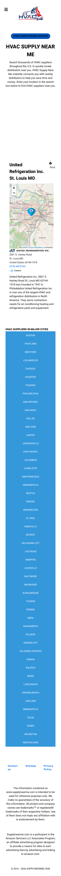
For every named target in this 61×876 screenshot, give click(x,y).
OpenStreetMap (36, 247)
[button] (31, 212)
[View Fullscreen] (13, 200)
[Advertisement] (30, 120)
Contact (17, 270)
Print (52, 167)
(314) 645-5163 (17, 266)
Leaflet (24, 247)
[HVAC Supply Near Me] (30, 20)
